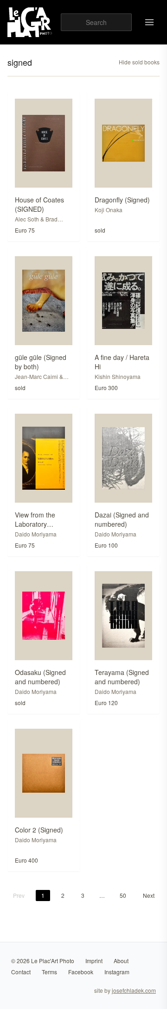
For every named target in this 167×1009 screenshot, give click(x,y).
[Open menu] (149, 22)
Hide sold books (139, 62)
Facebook (80, 972)
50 (123, 895)
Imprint (94, 961)
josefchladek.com (134, 990)
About (121, 961)
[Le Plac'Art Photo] (30, 22)
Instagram (116, 972)
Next (148, 895)
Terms (49, 972)
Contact (21, 972)
